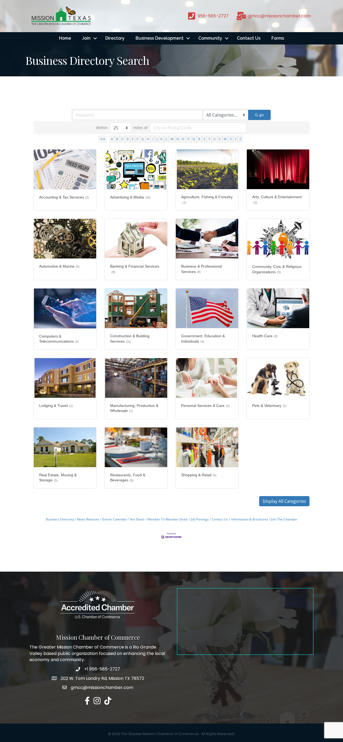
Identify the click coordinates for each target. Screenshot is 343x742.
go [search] (261, 114)
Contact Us (248, 38)
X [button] (231, 139)
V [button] (220, 139)
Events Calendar (114, 519)
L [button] (166, 139)
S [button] (204, 139)
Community (210, 38)
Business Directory (60, 519)
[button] (284, 501)
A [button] (112, 139)
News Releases (88, 519)
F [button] (137, 139)
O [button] (183, 139)
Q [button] (194, 139)
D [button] (127, 139)
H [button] (148, 139)
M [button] (172, 139)
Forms (277, 38)
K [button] (161, 139)
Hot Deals (137, 519)
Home (65, 38)
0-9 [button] (102, 139)
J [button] (156, 139)
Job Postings (200, 519)
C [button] (122, 139)
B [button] (117, 139)
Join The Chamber (284, 519)
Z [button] (240, 139)
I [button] (152, 139)
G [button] (142, 139)
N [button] (178, 139)
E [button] (132, 139)
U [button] (214, 139)
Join (86, 38)
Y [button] (235, 139)
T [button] (209, 139)
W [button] (225, 139)
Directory (115, 38)
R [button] (199, 139)
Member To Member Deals (167, 519)
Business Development (160, 38)
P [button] (188, 139)
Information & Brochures (249, 519)
